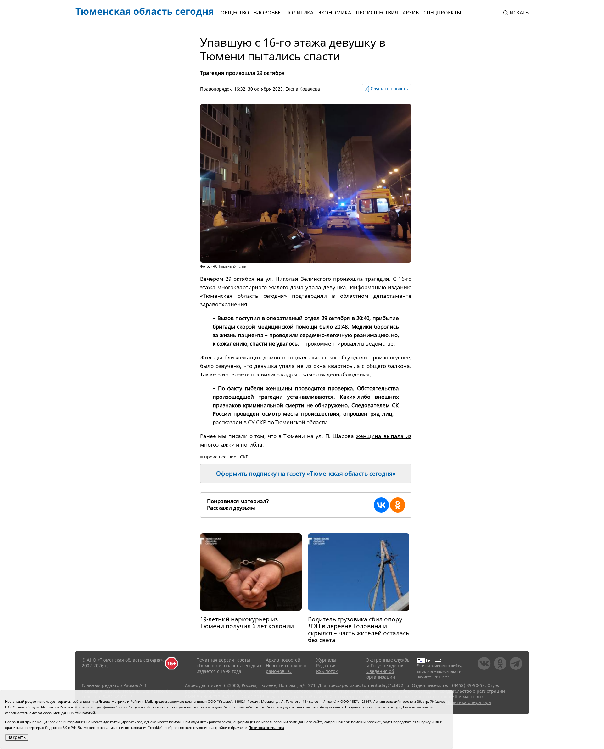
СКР (244, 457)
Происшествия (377, 12)
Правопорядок (216, 89)
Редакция (326, 666)
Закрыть (17, 737)
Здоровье (267, 12)
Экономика (334, 12)
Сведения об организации (380, 674)
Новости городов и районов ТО (286, 668)
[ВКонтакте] (381, 505)
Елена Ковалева (302, 89)
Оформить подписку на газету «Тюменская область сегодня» (306, 473)
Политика (299, 12)
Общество (235, 12)
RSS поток (327, 671)
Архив (411, 12)
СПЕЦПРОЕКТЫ (442, 12)
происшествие (220, 457)
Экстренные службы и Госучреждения (388, 663)
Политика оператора (468, 702)
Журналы (326, 660)
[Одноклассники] (397, 505)
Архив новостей (283, 660)
